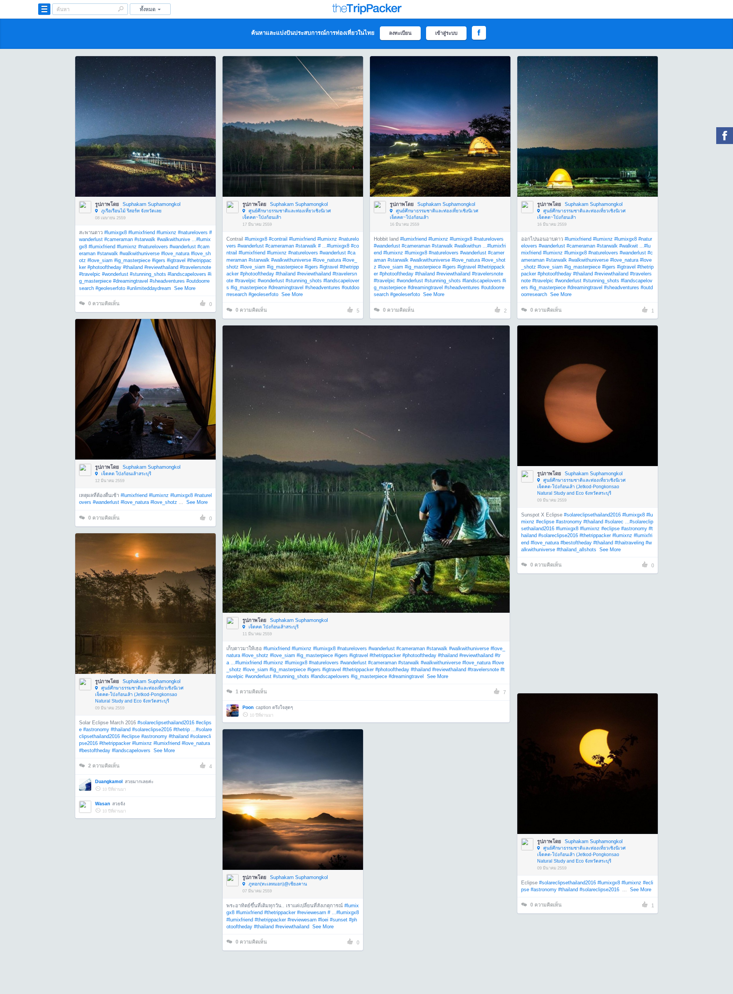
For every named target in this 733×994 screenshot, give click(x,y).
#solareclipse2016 (558, 535)
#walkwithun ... (470, 246)
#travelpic (89, 274)
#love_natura (175, 253)
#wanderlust (183, 246)
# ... (322, 246)
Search (120, 8)
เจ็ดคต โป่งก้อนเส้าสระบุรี (125, 473)
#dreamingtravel (130, 281)
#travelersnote (195, 267)
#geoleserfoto (110, 288)
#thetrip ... (184, 729)
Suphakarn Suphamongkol (152, 204)
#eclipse (545, 522)
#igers (158, 260)
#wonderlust (115, 274)
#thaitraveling (629, 543)
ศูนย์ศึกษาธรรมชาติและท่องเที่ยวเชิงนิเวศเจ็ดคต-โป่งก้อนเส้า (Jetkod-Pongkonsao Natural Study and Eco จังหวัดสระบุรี (581, 487)
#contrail (278, 239)
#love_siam (100, 260)
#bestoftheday (576, 543)
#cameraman (118, 239)
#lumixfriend (141, 232)
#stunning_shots (148, 274)
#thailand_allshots (576, 549)
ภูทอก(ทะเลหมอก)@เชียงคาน (277, 884)
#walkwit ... (631, 246)
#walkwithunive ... (176, 239)
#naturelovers (193, 232)
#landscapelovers (187, 274)
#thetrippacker (385, 655)
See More (184, 288)
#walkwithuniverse (139, 253)
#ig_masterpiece (132, 260)
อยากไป (146, 138)
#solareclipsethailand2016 (592, 515)
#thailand (133, 267)
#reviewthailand (161, 267)
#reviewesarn (311, 912)
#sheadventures (167, 281)
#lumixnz (166, 232)
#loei (323, 920)
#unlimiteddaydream (149, 288)
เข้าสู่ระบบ (446, 33)
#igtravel (176, 260)
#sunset (338, 920)
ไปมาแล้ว (148, 115)
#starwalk (144, 239)
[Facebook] (724, 135)
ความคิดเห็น (103, 303)
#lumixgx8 (115, 232)
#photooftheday (104, 267)
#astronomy (569, 522)
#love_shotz (163, 502)
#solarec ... (617, 522)
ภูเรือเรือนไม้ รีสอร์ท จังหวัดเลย (130, 211)
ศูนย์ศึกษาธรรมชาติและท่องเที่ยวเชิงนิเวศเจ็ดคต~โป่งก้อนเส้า (286, 214)
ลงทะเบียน (400, 33)
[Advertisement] (587, 633)
